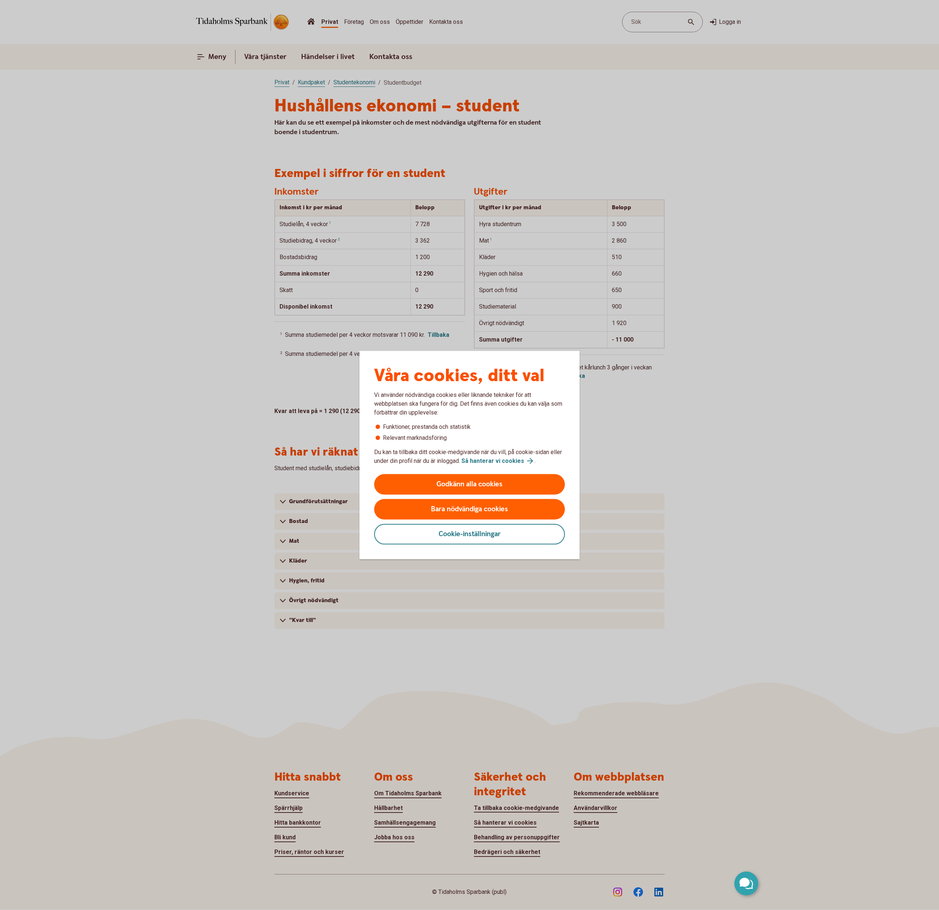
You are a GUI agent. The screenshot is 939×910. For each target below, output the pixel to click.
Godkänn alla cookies (469, 484)
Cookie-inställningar (470, 534)
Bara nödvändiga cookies (469, 509)
